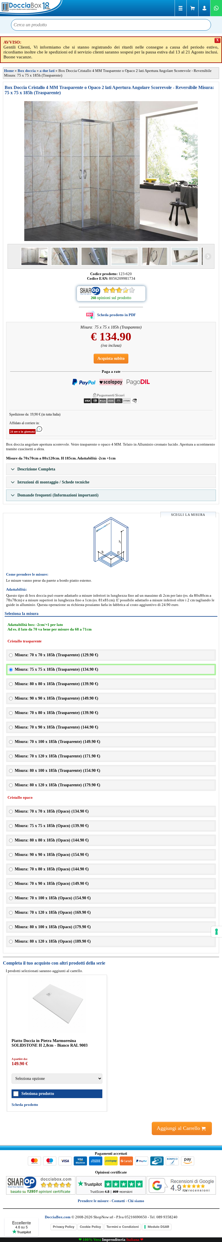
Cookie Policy (90, 1227)
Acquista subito (111, 358)
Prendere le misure (93, 1201)
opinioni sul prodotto (114, 298)
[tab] (111, 469)
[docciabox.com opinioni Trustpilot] (111, 1193)
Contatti (118, 1201)
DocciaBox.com (32, 8)
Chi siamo (136, 1201)
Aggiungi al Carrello (179, 1128)
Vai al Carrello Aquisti (192, 8)
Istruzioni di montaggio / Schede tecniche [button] (52, 482)
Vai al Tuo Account (204, 8)
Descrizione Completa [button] (35, 469)
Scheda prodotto (25, 1104)
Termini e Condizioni (122, 1227)
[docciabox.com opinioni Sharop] (40, 1193)
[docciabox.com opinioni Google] (181, 1193)
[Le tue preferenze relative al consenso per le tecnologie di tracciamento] (216, 931)
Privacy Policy (63, 1227)
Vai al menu (180, 8)
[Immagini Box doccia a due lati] (111, 171)
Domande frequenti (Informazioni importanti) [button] (57, 495)
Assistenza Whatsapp (216, 8)
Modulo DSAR (158, 1227)
